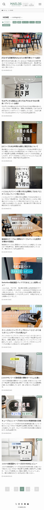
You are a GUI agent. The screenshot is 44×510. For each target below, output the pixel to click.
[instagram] (19, 504)
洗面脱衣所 (6, 25)
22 (37, 489)
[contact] (28, 504)
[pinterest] (25, 504)
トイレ (32, 22)
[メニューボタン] (40, 4)
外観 (14, 22)
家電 (19, 22)
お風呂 (38, 22)
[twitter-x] (16, 504)
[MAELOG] (22, 4)
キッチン (25, 22)
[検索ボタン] (4, 4)
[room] (22, 504)
